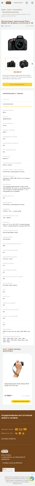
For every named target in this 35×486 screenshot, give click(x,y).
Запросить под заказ (21, 401)
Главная (3, 9)
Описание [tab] (6, 99)
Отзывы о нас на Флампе (12, 463)
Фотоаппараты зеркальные (10, 12)
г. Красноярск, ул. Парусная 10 (13, 457)
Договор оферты (8, 438)
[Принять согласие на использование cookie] (32, 474)
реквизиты (5, 459)
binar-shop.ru (6, 455)
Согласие (7, 478)
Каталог (9, 9)
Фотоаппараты (17, 9)
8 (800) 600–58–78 (18, 2)
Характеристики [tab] (8, 104)
